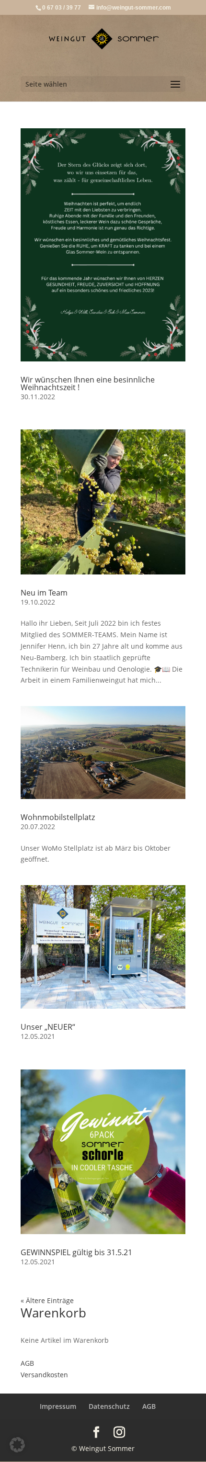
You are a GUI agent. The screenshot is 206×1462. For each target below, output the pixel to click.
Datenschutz (109, 1406)
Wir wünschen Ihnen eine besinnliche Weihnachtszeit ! (88, 383)
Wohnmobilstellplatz (58, 817)
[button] (17, 1445)
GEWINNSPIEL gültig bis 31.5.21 (76, 1252)
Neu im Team (44, 592)
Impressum (58, 1406)
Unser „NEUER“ (48, 1027)
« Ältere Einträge (47, 1300)
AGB (27, 1363)
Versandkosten (44, 1374)
